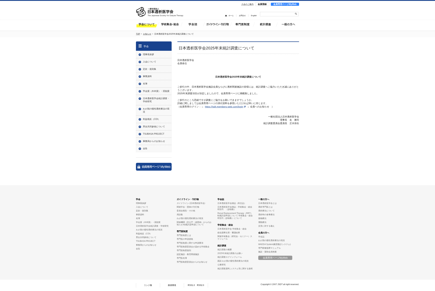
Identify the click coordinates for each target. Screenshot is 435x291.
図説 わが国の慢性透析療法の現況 (233, 261)
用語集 (180, 214)
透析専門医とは (265, 207)
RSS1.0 (191, 285)
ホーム (231, 15)
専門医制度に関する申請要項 (190, 243)
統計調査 (222, 245)
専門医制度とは (184, 235)
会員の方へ (263, 232)
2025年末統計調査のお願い (230, 253)
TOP (138, 34)
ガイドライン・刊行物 (188, 199)
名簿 (145, 83)
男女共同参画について (154, 126)
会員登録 (262, 4)
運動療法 (262, 222)
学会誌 (221, 199)
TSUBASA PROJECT (153, 134)
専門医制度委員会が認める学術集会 (193, 246)
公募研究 (222, 264)
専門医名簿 (182, 258)
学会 (146, 46)
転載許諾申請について (193, 224)
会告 (145, 148)
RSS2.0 (200, 285)
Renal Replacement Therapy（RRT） (235, 213)
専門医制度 (182, 231)
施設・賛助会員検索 (267, 252)
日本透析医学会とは (267, 203)
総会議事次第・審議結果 (229, 232)
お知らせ (147, 34)
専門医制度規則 (184, 250)
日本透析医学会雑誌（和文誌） (232, 203)
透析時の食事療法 (266, 214)
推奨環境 (172, 285)
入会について (149, 61)
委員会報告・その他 (186, 211)
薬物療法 (262, 218)
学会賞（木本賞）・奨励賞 (156, 91)
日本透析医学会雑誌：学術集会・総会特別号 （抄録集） (235, 208)
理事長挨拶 (148, 54)
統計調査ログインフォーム (230, 257)
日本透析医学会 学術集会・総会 (232, 229)
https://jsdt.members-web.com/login (224, 106)
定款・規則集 (149, 69)
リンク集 (148, 285)
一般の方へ (263, 199)
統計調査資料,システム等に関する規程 (235, 268)
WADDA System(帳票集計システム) (274, 244)
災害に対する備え (266, 226)
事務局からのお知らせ (154, 141)
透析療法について (266, 211)
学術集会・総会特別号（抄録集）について (235, 216)
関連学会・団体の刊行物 (188, 207)
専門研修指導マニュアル (269, 248)
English (254, 15)
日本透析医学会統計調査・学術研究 (156, 100)
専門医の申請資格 (185, 239)
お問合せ (242, 15)
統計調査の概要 (225, 249)
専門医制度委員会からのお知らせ (192, 262)
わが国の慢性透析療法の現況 (156, 110)
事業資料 (147, 76)
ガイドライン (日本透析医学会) (191, 203)
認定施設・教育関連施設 (188, 254)
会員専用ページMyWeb (285, 4)
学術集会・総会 (225, 225)
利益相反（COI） (151, 119)
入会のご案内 (247, 4)
